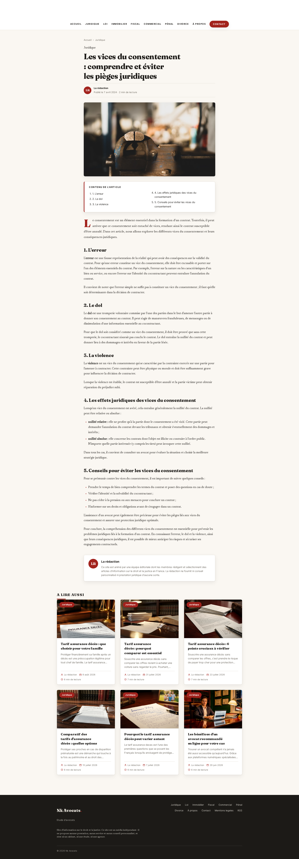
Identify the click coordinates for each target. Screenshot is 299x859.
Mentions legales (224, 810)
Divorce (183, 24)
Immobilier (119, 24)
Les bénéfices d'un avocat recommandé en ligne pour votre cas (206, 738)
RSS (240, 810)
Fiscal (135, 24)
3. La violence (100, 204)
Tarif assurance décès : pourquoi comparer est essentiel (143, 648)
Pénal (169, 24)
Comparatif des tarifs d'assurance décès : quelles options (79, 738)
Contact (219, 24)
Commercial (152, 24)
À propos (199, 24)
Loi (105, 24)
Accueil (76, 24)
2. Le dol (97, 199)
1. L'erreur (97, 193)
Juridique (92, 24)
